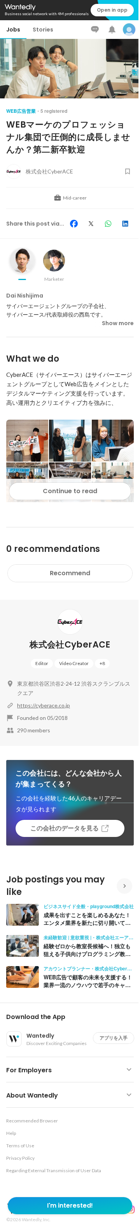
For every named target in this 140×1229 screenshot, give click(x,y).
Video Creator (74, 663)
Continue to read (70, 491)
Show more (118, 323)
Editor (41, 663)
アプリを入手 (114, 1038)
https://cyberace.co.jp (43, 705)
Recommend (70, 573)
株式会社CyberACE (70, 645)
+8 (102, 663)
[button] (73, 1017)
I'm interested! (70, 1205)
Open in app (112, 10)
